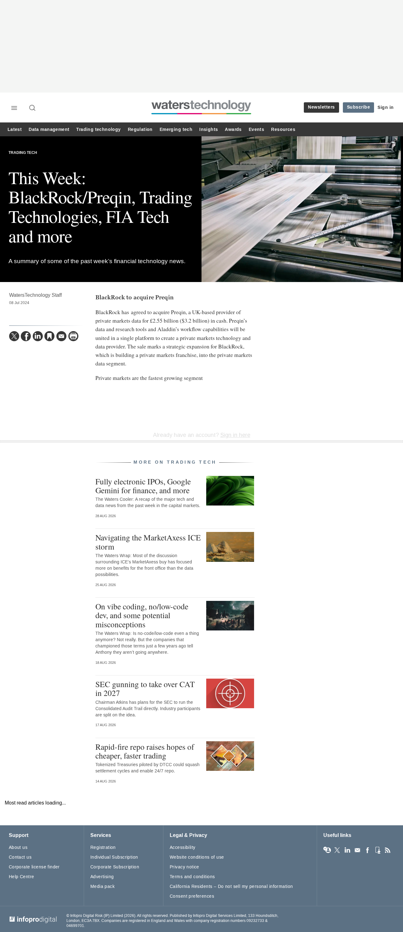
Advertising (102, 877)
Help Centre (21, 877)
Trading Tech (23, 152)
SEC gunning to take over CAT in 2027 (145, 688)
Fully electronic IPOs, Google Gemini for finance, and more (143, 485)
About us (18, 847)
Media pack (102, 887)
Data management (49, 130)
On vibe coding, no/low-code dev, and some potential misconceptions (141, 615)
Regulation (140, 130)
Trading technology (98, 130)
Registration (103, 847)
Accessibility (182, 847)
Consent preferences (192, 896)
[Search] (33, 108)
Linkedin (347, 850)
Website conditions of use (197, 857)
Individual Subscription (114, 857)
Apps (377, 850)
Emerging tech (176, 130)
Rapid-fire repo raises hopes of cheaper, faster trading (144, 751)
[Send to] (61, 336)
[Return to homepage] (201, 114)
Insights (208, 130)
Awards (233, 130)
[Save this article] (49, 336)
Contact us (20, 857)
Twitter (337, 850)
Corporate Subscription (114, 867)
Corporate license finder (34, 867)
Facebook (367, 850)
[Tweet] (14, 336)
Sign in (385, 107)
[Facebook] (26, 336)
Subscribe (358, 107)
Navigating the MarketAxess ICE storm (148, 542)
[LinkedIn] (38, 336)
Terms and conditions (192, 877)
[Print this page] (73, 336)
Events (256, 130)
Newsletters (321, 107)
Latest (15, 130)
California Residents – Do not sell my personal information (231, 887)
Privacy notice (184, 867)
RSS (387, 850)
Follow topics (327, 850)
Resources (283, 130)
